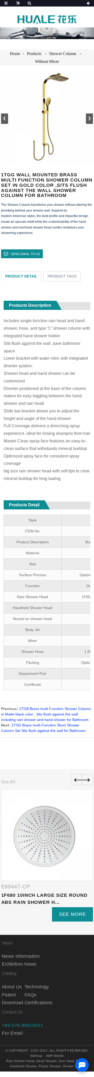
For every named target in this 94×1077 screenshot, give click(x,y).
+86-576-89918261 (22, 1025)
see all (8, 782)
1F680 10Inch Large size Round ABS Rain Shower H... (44, 899)
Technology (36, 986)
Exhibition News (19, 964)
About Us (12, 986)
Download (12, 1002)
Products (34, 53)
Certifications (36, 1002)
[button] (89, 118)
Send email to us (25, 254)
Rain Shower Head (20, 1061)
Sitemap (36, 1056)
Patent (9, 994)
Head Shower (46, 1061)
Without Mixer (47, 61)
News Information (21, 956)
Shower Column (62, 53)
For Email (12, 1033)
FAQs (31, 994)
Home (15, 53)
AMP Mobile (55, 1056)
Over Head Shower (72, 1061)
